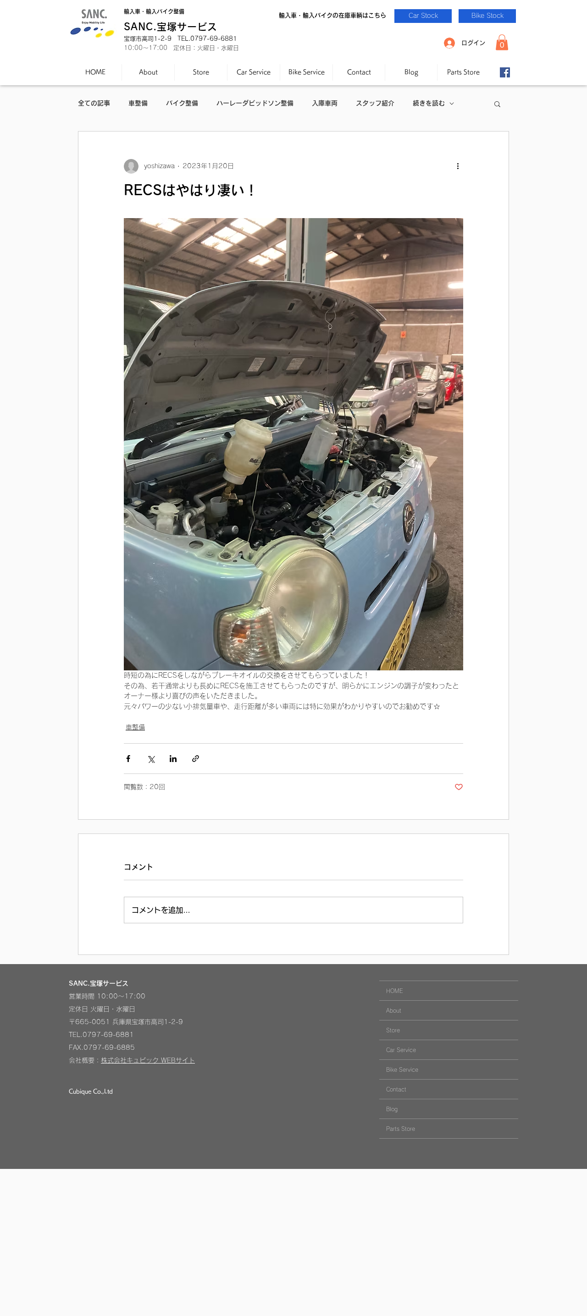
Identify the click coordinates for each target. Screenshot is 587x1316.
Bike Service (402, 1069)
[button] (502, 42)
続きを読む (429, 103)
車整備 (138, 103)
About (393, 1010)
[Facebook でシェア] (128, 758)
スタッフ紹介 (375, 103)
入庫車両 (325, 103)
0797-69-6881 (108, 1034)
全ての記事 (94, 103)
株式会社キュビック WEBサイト (148, 1060)
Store (393, 1030)
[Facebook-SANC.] (505, 72)
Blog (392, 1109)
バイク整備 (182, 103)
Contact (396, 1089)
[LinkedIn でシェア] (173, 758)
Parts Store (400, 1128)
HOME (394, 990)
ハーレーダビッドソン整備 (255, 103)
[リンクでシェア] (195, 758)
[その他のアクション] (457, 166)
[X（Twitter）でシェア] (150, 758)
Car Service (401, 1050)
